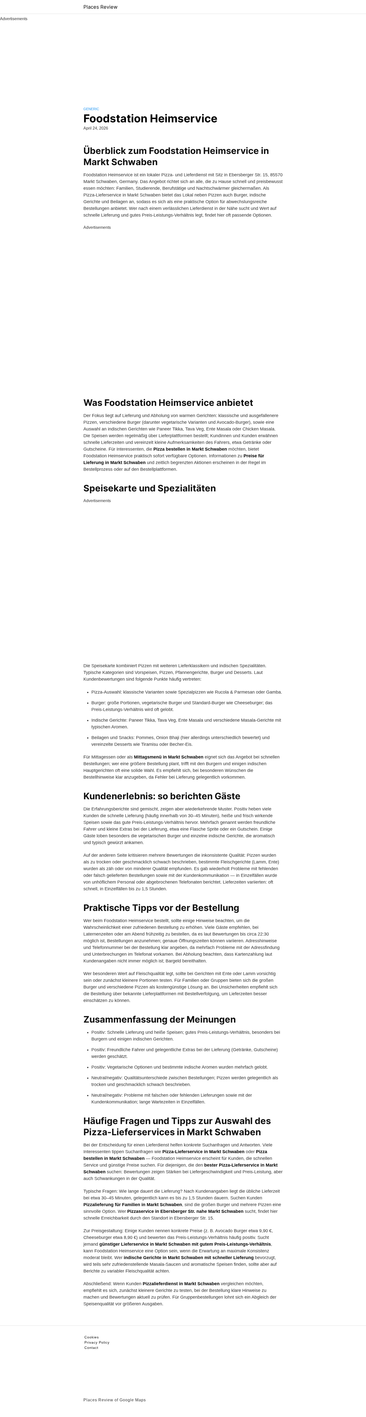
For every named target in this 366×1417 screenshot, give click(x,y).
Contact (91, 1348)
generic (91, 109)
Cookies (91, 1337)
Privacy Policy (97, 1342)
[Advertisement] (183, 59)
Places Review (100, 6)
